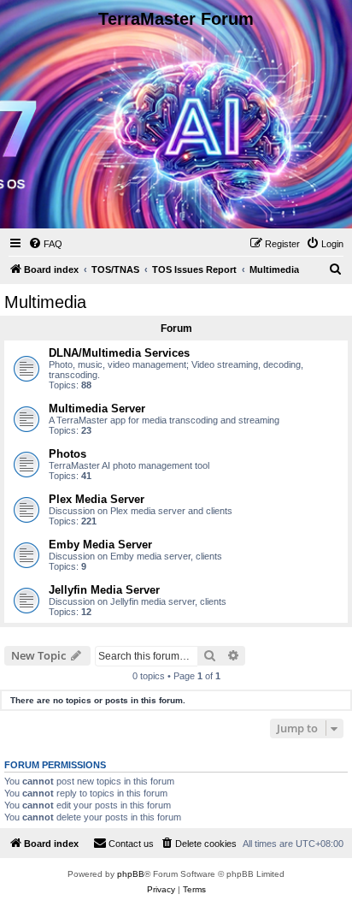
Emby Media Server (100, 544)
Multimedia (45, 302)
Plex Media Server (96, 499)
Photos (67, 453)
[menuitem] (45, 244)
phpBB (130, 874)
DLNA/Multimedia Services (119, 352)
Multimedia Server (97, 408)
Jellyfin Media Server (104, 589)
